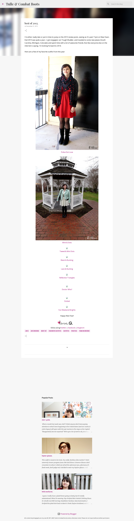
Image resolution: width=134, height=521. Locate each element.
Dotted (67, 301)
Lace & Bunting (67, 269)
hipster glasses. (47, 456)
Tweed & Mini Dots (67, 251)
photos (74, 331)
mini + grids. (46, 420)
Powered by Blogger (68, 514)
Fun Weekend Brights (67, 310)
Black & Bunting (67, 260)
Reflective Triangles (67, 278)
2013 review (35, 331)
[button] (26, 30)
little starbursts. (47, 492)
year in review (84, 331)
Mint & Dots (67, 242)
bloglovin (80, 328)
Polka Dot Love (67, 152)
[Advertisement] (67, 375)
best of (43, 331)
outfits (66, 331)
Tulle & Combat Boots (22, 4)
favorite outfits (55, 331)
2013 (26, 331)
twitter (63, 328)
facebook (71, 328)
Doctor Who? (67, 289)
